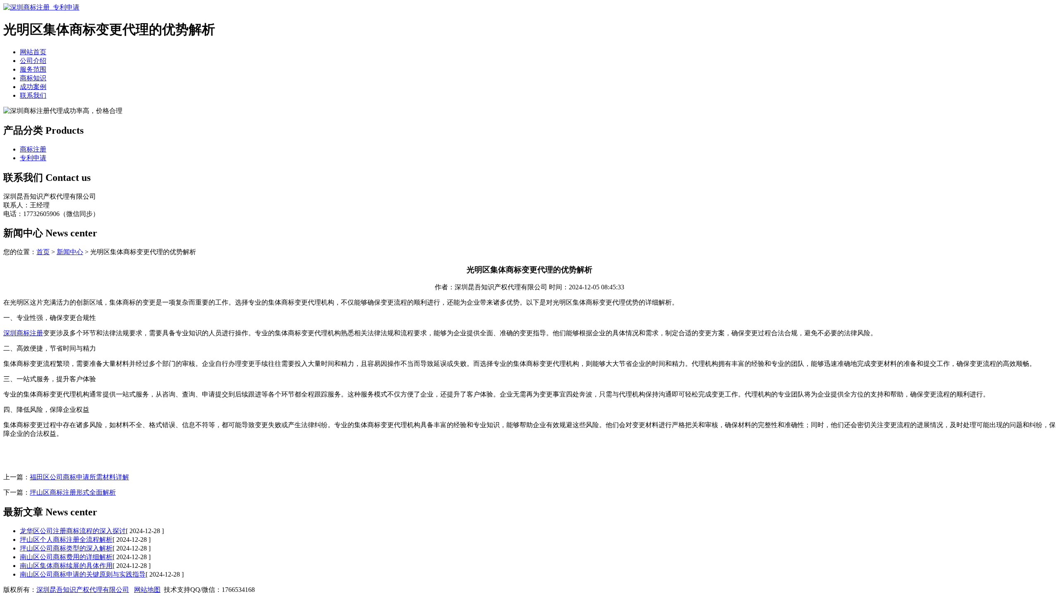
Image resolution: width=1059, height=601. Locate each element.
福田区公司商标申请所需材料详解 (79, 477)
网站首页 (33, 51)
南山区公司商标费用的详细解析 (66, 556)
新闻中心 (70, 251)
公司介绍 (33, 60)
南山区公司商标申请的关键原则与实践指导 (83, 574)
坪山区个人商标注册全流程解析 (66, 539)
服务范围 (33, 69)
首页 (43, 251)
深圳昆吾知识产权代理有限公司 (82, 589)
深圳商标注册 (23, 333)
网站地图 (147, 589)
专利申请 (33, 157)
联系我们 (33, 95)
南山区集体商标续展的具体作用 (66, 565)
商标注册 (33, 149)
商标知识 (33, 78)
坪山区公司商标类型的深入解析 (66, 548)
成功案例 (33, 86)
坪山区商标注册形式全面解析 (73, 492)
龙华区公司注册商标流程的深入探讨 (73, 530)
